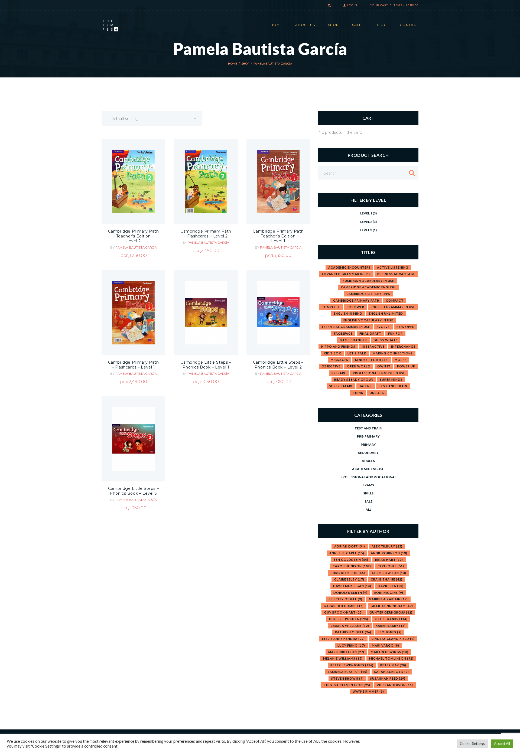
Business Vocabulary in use (368, 280)
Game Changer (353, 340)
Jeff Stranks (391, 619)
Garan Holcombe (344, 606)
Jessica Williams (350, 625)
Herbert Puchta (348, 619)
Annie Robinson (389, 553)
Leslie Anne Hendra (343, 638)
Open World (358, 366)
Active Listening (392, 267)
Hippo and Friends (338, 346)
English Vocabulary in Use (368, 320)
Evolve (383, 326)
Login (352, 5)
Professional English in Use (379, 373)
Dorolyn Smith (350, 592)
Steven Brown (347, 678)
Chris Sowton (389, 573)
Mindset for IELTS (371, 359)
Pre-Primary (368, 436)
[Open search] (329, 5)
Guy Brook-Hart (343, 612)
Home (232, 63)
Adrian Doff (349, 546)
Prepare (339, 373)
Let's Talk (356, 353)
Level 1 (366, 213)
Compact (395, 300)
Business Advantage (396, 274)
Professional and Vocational (368, 477)
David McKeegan (352, 586)
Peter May (393, 665)
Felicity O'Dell (345, 599)
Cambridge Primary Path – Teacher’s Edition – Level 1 (278, 236)
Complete (330, 307)
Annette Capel (346, 553)
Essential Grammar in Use (346, 326)
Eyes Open (405, 326)
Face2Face (343, 333)
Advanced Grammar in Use (346, 274)
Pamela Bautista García (136, 247)
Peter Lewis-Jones (351, 665)
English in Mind (348, 313)
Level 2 (366, 222)
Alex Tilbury (387, 546)
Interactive (373, 346)
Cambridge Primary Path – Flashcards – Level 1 (133, 365)
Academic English (368, 469)
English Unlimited (386, 313)
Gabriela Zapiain (388, 599)
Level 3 (366, 230)
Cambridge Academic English (368, 287)
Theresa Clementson (347, 685)
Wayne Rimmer (368, 691)
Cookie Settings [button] (472, 743)
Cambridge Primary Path (356, 300)
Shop (245, 63)
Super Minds (391, 379)
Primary (368, 444)
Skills (368, 493)
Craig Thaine (386, 579)
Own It (384, 366)
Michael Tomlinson (391, 658)
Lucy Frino (351, 645)
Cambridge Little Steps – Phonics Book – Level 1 (205, 365)
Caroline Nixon (352, 566)
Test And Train (393, 386)
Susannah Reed (387, 678)
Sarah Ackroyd (391, 671)
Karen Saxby (391, 625)
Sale (368, 501)
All (368, 509)
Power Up (406, 366)
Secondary (368, 453)
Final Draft (370, 333)
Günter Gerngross (390, 612)
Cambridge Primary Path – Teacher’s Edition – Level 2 (133, 236)
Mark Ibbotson (346, 652)
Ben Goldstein (351, 559)
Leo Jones (390, 632)
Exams (368, 485)
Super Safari (340, 386)
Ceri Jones (391, 566)
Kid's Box (332, 353)
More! (400, 359)
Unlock (377, 393)
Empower (355, 307)
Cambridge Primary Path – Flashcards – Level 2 (205, 234)
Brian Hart (389, 559)
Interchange (403, 346)
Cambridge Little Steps (368, 293)
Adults (368, 461)
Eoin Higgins (388, 592)
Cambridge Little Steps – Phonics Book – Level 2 (278, 365)
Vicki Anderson (395, 685)
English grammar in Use (393, 307)
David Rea (391, 586)
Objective (330, 366)
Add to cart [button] (133, 200)
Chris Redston (347, 573)
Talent (365, 386)
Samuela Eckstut (348, 671)
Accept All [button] (502, 743)
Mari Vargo (385, 645)
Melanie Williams (343, 658)
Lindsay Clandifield (393, 638)
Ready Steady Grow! (353, 379)
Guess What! (385, 340)
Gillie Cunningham (391, 606)
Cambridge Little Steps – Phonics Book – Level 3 (133, 491)
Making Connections (393, 353)
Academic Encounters (349, 267)
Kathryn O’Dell (353, 632)
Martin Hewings (389, 652)
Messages (339, 359)
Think (358, 393)
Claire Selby (349, 579)
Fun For (395, 333)
